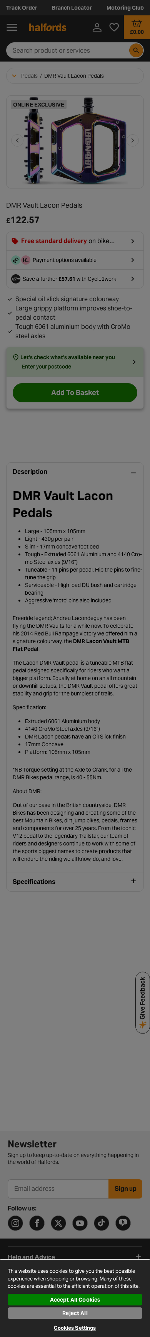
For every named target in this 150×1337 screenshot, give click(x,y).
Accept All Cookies (75, 1299)
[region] (75, 1298)
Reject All (74, 1313)
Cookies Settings (75, 1328)
